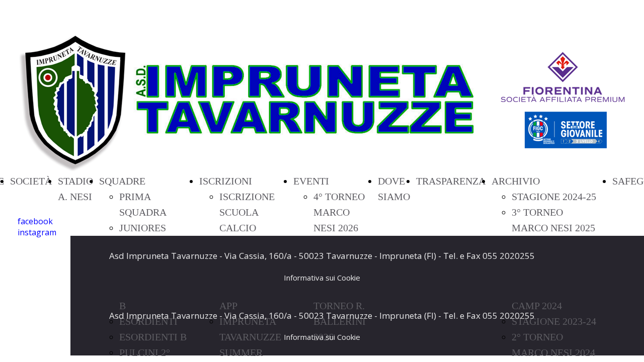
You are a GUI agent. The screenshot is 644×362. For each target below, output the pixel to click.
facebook (35, 221)
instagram (37, 232)
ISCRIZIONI (225, 181)
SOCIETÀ (31, 181)
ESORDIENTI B (153, 336)
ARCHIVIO (516, 181)
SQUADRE (122, 181)
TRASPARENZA (451, 181)
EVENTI (311, 181)
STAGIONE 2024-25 (554, 196)
